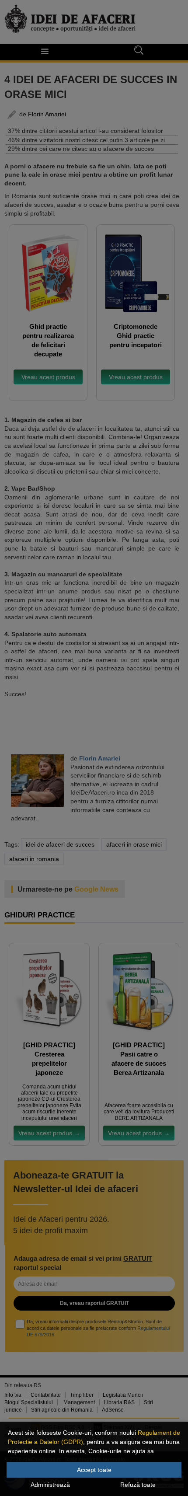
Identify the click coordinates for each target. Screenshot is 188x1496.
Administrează (50, 1484)
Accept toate (94, 1469)
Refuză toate (138, 1484)
